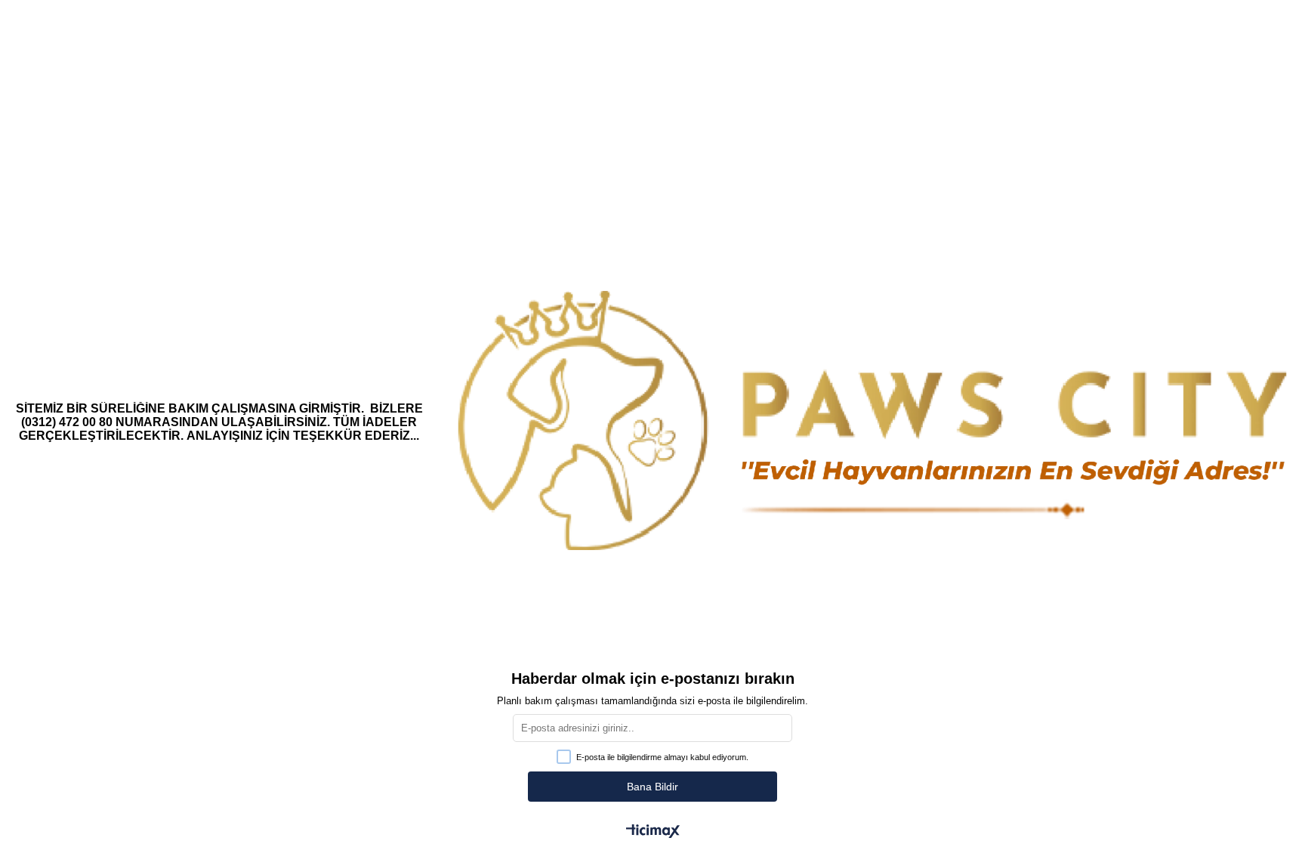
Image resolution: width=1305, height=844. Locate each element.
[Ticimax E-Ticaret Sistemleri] (653, 832)
